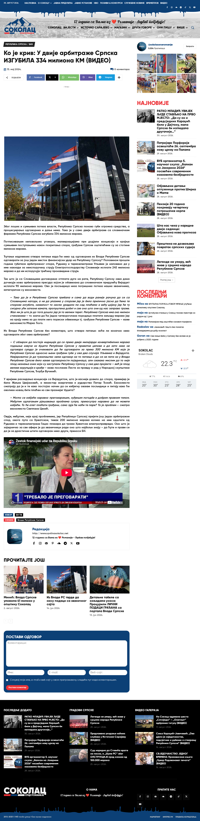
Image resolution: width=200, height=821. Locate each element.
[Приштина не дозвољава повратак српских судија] (146, 248)
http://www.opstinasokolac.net (50, 533)
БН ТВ (19, 515)
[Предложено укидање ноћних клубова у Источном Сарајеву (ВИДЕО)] (79, 738)
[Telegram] (181, 8)
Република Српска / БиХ (19, 44)
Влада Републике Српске (31, 520)
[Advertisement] (67, 110)
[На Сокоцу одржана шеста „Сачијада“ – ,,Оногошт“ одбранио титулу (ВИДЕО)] (144, 721)
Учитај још (165, 280)
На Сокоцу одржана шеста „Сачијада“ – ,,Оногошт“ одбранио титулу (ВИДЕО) (172, 720)
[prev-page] (6, 621)
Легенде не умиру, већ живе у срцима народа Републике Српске (174, 265)
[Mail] (46, 543)
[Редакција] (18, 536)
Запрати (190, 46)
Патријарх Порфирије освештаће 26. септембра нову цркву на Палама (176, 146)
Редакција (41, 529)
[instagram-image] (146, 63)
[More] (119, 77)
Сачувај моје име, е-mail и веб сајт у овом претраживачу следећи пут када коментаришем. (63, 680)
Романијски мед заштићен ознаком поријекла (170, 322)
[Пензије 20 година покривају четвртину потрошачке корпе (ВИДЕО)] (146, 208)
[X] (190, 8)
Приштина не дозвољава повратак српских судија (176, 245)
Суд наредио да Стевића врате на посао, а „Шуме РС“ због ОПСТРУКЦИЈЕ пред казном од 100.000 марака (109, 755)
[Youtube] (194, 8)
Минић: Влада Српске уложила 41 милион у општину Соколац (20, 600)
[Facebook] (167, 8)
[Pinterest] (52, 543)
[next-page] (11, 621)
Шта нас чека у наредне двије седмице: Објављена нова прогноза (176, 229)
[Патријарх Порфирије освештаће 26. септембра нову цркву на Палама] (146, 147)
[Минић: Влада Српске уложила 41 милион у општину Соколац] (24, 580)
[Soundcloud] (176, 8)
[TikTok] (185, 8)
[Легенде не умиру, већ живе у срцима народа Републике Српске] (146, 266)
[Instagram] (172, 8)
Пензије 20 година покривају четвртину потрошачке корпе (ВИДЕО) (172, 209)
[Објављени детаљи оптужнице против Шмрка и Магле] (146, 190)
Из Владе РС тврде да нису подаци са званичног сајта (66, 600)
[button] (192, 27)
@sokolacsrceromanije (160, 45)
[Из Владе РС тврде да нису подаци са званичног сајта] (67, 580)
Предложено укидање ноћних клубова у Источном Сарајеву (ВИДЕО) (108, 737)
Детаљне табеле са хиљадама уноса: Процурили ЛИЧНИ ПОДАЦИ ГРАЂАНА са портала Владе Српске (107, 604)
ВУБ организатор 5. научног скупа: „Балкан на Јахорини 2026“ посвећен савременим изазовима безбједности (175, 167)
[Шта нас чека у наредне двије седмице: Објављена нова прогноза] (146, 230)
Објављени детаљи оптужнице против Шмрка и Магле (176, 189)
